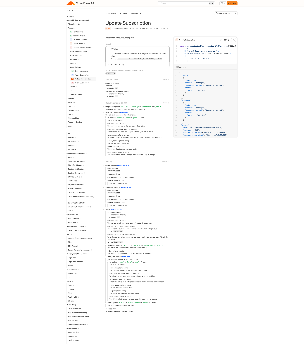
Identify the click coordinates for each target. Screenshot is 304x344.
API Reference (110, 13)
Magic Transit (73, 320)
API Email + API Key (117, 65)
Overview (70, 16)
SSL (69, 211)
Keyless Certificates (76, 185)
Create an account (80, 40)
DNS (69, 242)
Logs (71, 91)
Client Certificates (75, 165)
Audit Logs (72, 102)
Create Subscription (81, 75)
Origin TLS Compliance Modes (79, 207)
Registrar (72, 258)
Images (71, 289)
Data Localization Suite (77, 230)
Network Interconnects (77, 324)
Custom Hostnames (75, 173)
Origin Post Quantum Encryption (80, 196)
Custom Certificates (76, 169)
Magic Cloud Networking (77, 313)
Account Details (79, 36)
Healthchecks (73, 340)
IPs (69, 277)
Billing (70, 106)
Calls (70, 285)
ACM (70, 157)
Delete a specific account (82, 47)
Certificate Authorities (76, 161)
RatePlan (124, 112)
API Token (114, 49)
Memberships (73, 118)
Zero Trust (72, 222)
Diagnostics (72, 336)
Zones (70, 266)
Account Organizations (78, 51)
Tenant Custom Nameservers (79, 250)
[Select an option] (222, 3)
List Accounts (78, 32)
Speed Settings (76, 94)
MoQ (70, 293)
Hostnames (72, 181)
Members (73, 59)
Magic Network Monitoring (78, 316)
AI (69, 134)
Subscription (116, 209)
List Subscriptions (81, 71)
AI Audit (71, 138)
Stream (71, 301)
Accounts (71, 28)
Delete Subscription (81, 83)
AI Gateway (72, 142)
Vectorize (72, 149)
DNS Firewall (73, 246)
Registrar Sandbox (75, 262)
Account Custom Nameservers (80, 238)
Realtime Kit (72, 297)
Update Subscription (82, 79)
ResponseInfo (122, 165)
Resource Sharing (75, 122)
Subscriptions (136, 13)
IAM (69, 114)
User (70, 126)
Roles (72, 63)
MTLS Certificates (75, 189)
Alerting (71, 98)
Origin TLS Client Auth (76, 203)
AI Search (71, 145)
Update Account (79, 44)
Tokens (72, 87)
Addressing (72, 273)
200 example (181, 67)
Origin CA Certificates (76, 192)
